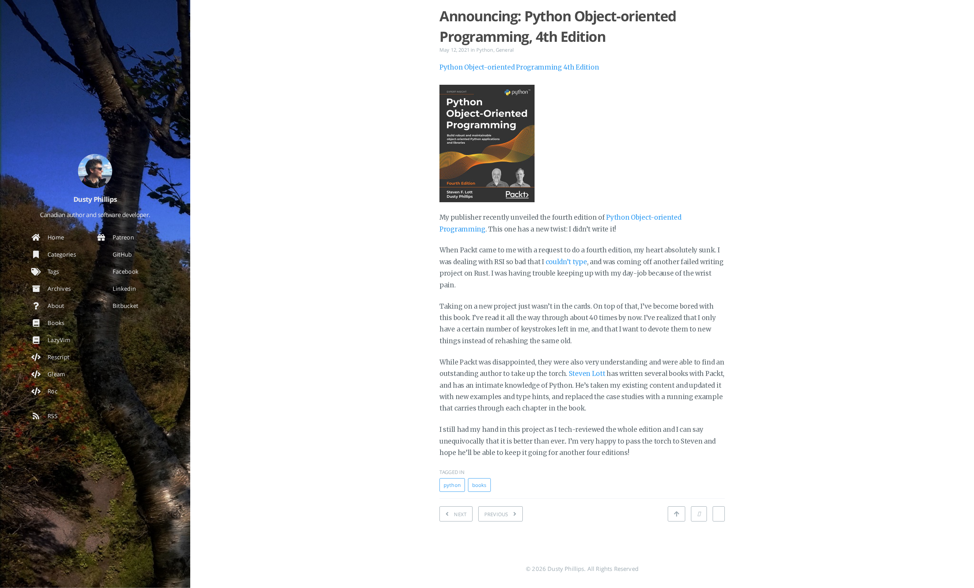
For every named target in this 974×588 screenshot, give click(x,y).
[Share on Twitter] (699, 513)
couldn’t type (566, 262)
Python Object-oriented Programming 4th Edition (519, 67)
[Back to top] (676, 513)
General (505, 49)
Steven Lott (587, 373)
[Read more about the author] (95, 171)
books (479, 485)
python (452, 485)
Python (484, 49)
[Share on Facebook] (719, 513)
